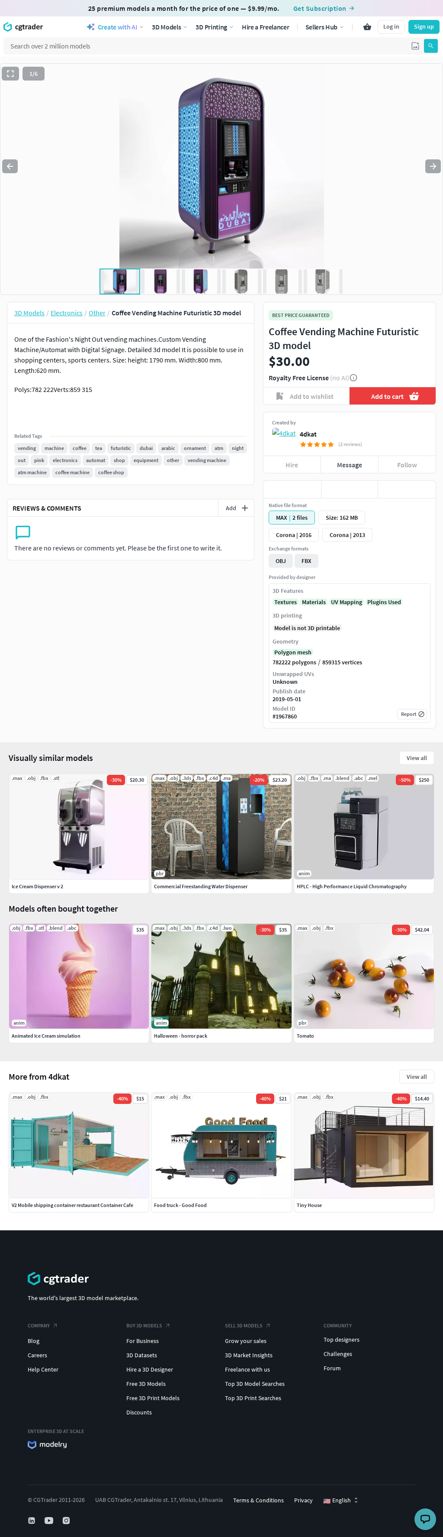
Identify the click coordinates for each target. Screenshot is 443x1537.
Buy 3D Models (144, 1325)
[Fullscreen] (10, 74)
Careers (37, 1355)
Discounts (139, 1412)
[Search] (431, 46)
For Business (142, 1341)
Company (39, 1325)
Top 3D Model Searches (255, 1384)
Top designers (342, 1339)
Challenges (338, 1354)
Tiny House (309, 1205)
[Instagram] (67, 1520)
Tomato (305, 1035)
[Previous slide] (10, 166)
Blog (33, 1341)
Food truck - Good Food (180, 1205)
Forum (332, 1368)
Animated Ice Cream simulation (46, 1035)
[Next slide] (433, 166)
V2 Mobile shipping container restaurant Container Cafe (72, 1205)
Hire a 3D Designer (149, 1369)
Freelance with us (247, 1369)
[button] (415, 46)
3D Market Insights (249, 1355)
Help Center (43, 1369)
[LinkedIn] (32, 1520)
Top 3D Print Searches (253, 1398)
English (337, 1500)
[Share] (407, 489)
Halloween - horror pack (180, 1035)
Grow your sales (245, 1341)
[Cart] (367, 27)
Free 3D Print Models (153, 1398)
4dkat (308, 434)
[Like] (292, 489)
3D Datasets (141, 1355)
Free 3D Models (146, 1384)
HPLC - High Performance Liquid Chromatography (352, 886)
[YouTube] (49, 1520)
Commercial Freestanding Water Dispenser (200, 886)
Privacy (303, 1500)
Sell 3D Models (244, 1325)
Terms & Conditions (258, 1500)
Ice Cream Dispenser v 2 (37, 886)
